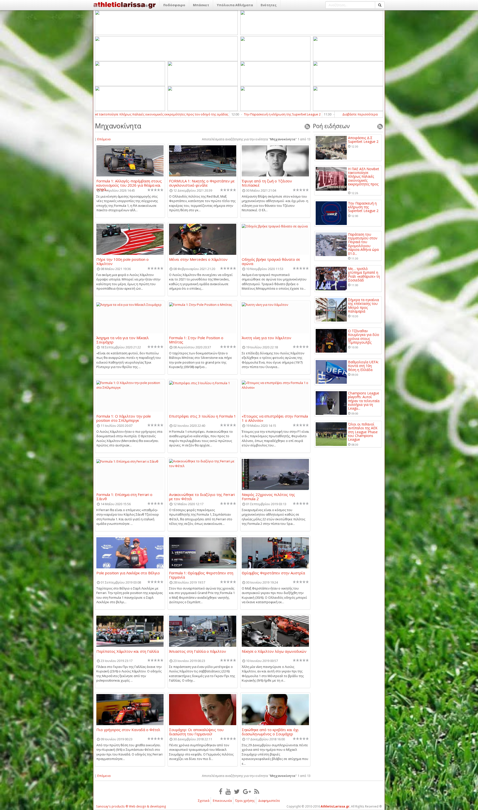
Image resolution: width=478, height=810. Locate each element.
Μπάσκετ (201, 5)
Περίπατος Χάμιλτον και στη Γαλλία (127, 651)
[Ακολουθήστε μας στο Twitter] (237, 791)
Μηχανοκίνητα (118, 125)
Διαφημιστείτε (269, 800)
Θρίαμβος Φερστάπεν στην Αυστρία (273, 573)
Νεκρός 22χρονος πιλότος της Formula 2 (268, 496)
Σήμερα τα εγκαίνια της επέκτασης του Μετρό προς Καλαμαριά (363, 305)
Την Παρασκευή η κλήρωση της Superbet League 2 (224, 114)
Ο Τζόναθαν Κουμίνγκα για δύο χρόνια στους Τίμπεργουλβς (363, 336)
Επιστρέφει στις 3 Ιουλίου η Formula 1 (202, 416)
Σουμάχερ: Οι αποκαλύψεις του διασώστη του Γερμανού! (196, 732)
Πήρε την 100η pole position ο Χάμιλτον (122, 261)
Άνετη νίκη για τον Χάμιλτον (266, 338)
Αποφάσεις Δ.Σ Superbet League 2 (363, 140)
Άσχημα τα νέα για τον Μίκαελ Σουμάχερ (122, 340)
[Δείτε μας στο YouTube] (228, 791)
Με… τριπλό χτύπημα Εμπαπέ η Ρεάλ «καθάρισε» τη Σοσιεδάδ (364, 274)
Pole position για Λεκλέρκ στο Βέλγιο (128, 573)
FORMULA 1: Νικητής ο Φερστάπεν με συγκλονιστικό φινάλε (202, 183)
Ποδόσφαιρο (174, 5)
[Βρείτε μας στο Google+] (247, 791)
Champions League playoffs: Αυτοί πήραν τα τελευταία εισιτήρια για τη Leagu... (363, 400)
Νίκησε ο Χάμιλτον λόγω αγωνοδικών (274, 651)
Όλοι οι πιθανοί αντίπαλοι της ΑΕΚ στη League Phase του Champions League (363, 431)
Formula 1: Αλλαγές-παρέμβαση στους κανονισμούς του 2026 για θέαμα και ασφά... (129, 183)
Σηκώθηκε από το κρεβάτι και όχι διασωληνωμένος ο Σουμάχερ (270, 732)
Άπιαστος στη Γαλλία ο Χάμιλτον (197, 651)
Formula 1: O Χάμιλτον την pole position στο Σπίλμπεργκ (123, 418)
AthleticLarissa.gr (335, 806)
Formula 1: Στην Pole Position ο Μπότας (196, 340)
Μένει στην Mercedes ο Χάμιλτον (198, 259)
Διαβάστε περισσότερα (360, 114)
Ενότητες (269, 5)
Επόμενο (104, 139)
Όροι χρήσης (245, 800)
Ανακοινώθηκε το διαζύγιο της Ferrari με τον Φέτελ (202, 496)
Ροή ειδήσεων (331, 126)
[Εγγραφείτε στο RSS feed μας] (256, 791)
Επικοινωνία (222, 800)
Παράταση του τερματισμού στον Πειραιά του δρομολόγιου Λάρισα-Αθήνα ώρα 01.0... (363, 243)
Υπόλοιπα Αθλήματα (235, 5)
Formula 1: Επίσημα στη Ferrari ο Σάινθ (124, 496)
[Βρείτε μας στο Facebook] (220, 791)
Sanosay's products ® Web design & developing (131, 806)
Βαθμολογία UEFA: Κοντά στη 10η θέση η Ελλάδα (363, 366)
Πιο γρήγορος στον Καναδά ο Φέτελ (128, 730)
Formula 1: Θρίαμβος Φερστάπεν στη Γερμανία (201, 575)
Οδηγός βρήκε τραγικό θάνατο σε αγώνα (271, 261)
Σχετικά (203, 800)
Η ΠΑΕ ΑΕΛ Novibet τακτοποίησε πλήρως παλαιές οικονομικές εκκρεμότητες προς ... (363, 178)
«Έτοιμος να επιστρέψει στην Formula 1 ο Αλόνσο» (275, 418)
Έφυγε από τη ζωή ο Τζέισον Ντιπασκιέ (267, 183)
